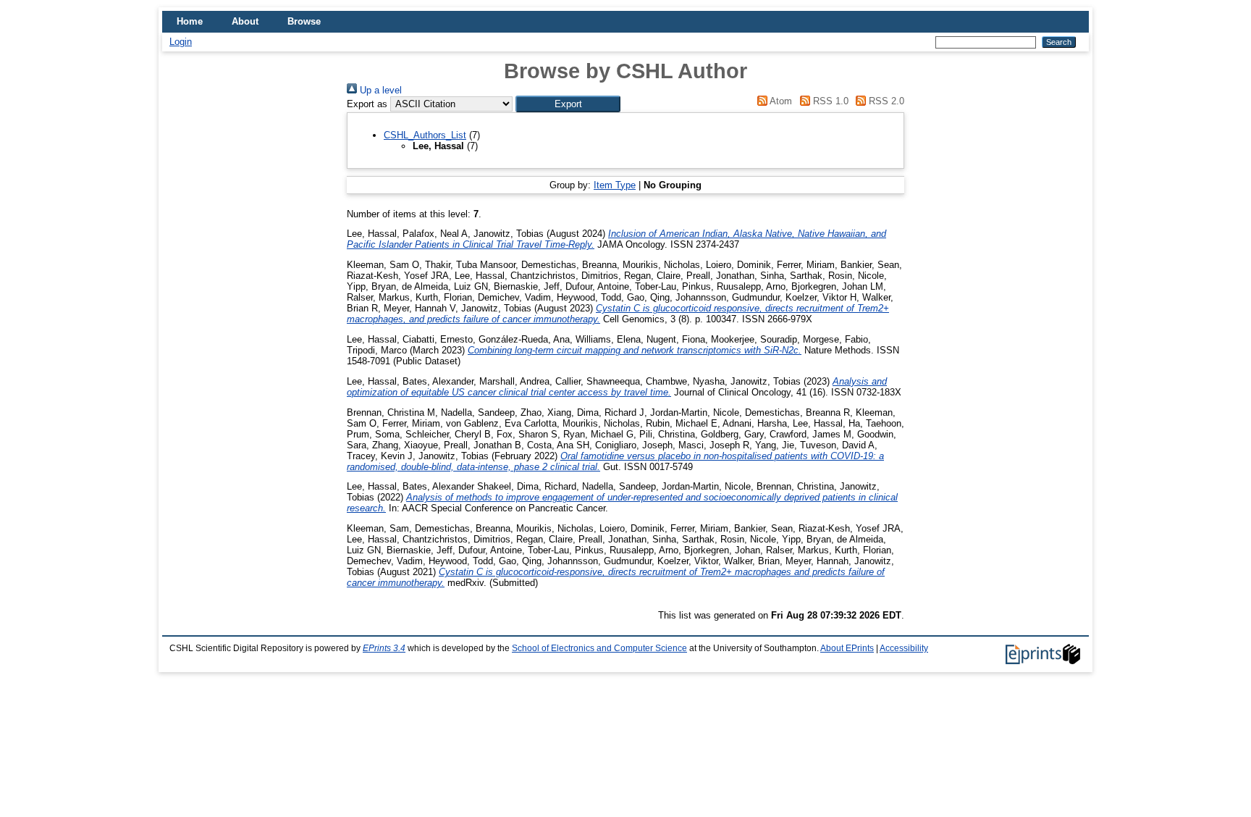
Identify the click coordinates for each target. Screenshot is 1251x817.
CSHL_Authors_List (425, 135)
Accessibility (904, 648)
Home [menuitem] (190, 21)
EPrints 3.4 (384, 648)
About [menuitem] (245, 21)
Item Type (615, 185)
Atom (779, 101)
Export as (367, 104)
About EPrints (847, 648)
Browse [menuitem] (304, 21)
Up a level (379, 90)
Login (180, 41)
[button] (567, 104)
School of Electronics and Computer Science (599, 648)
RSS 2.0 (885, 101)
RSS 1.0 (829, 101)
